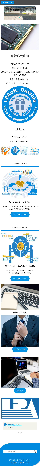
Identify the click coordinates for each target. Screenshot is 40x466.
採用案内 (20, 391)
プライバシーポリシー (24, 460)
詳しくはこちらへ (20, 214)
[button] (17, 17)
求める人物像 (20, 349)
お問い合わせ (13, 460)
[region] (20, 13)
